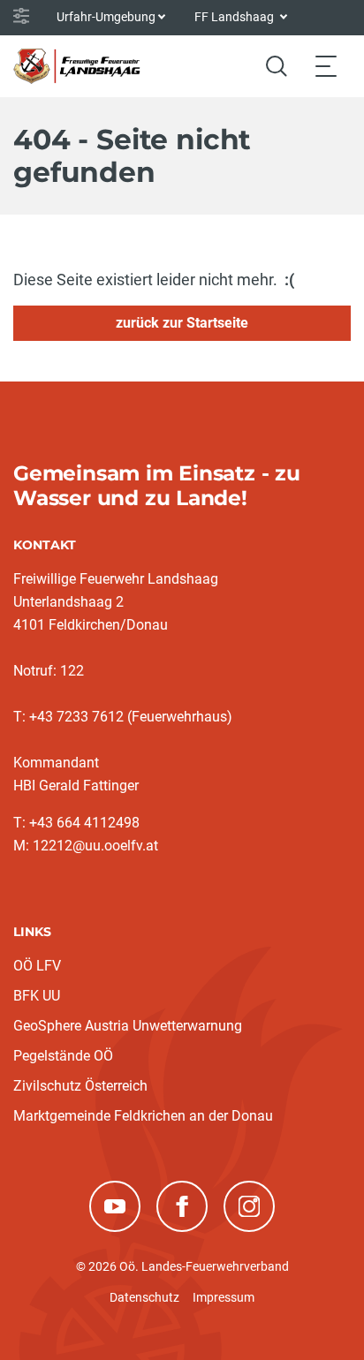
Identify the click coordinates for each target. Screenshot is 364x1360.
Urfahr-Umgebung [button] (106, 17)
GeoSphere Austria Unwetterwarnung (127, 1025)
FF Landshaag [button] (235, 17)
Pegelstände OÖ (63, 1055)
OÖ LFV (37, 965)
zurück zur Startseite (182, 322)
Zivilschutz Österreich (80, 1085)
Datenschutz (144, 1297)
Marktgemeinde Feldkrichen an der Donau (143, 1115)
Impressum (223, 1297)
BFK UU (36, 995)
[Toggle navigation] (326, 65)
